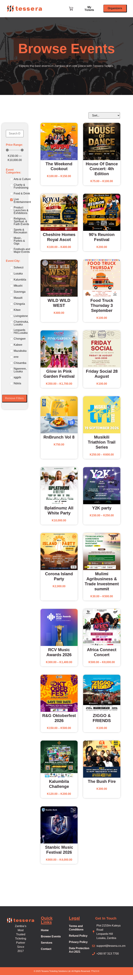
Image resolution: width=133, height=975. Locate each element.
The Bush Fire (102, 781)
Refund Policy (78, 935)
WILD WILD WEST (59, 303)
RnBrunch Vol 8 (58, 437)
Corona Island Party (59, 576)
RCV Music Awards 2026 (59, 652)
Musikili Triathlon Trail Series (102, 442)
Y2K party (101, 508)
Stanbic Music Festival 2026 (59, 850)
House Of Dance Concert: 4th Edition (102, 168)
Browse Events (51, 936)
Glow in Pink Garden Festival (59, 374)
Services (46, 942)
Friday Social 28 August (102, 374)
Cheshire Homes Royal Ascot (59, 237)
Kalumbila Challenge (59, 784)
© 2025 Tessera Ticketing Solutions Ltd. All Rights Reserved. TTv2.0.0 (66, 971)
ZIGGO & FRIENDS (102, 718)
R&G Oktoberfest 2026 (59, 718)
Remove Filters (14, 398)
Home (45, 930)
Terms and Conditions (76, 928)
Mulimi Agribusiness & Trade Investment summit (102, 581)
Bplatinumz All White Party (59, 510)
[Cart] (71, 8)
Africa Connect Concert (101, 652)
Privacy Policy (78, 942)
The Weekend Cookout (59, 166)
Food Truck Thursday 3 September (101, 305)
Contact (46, 948)
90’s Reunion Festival (102, 237)
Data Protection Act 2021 (79, 950)
